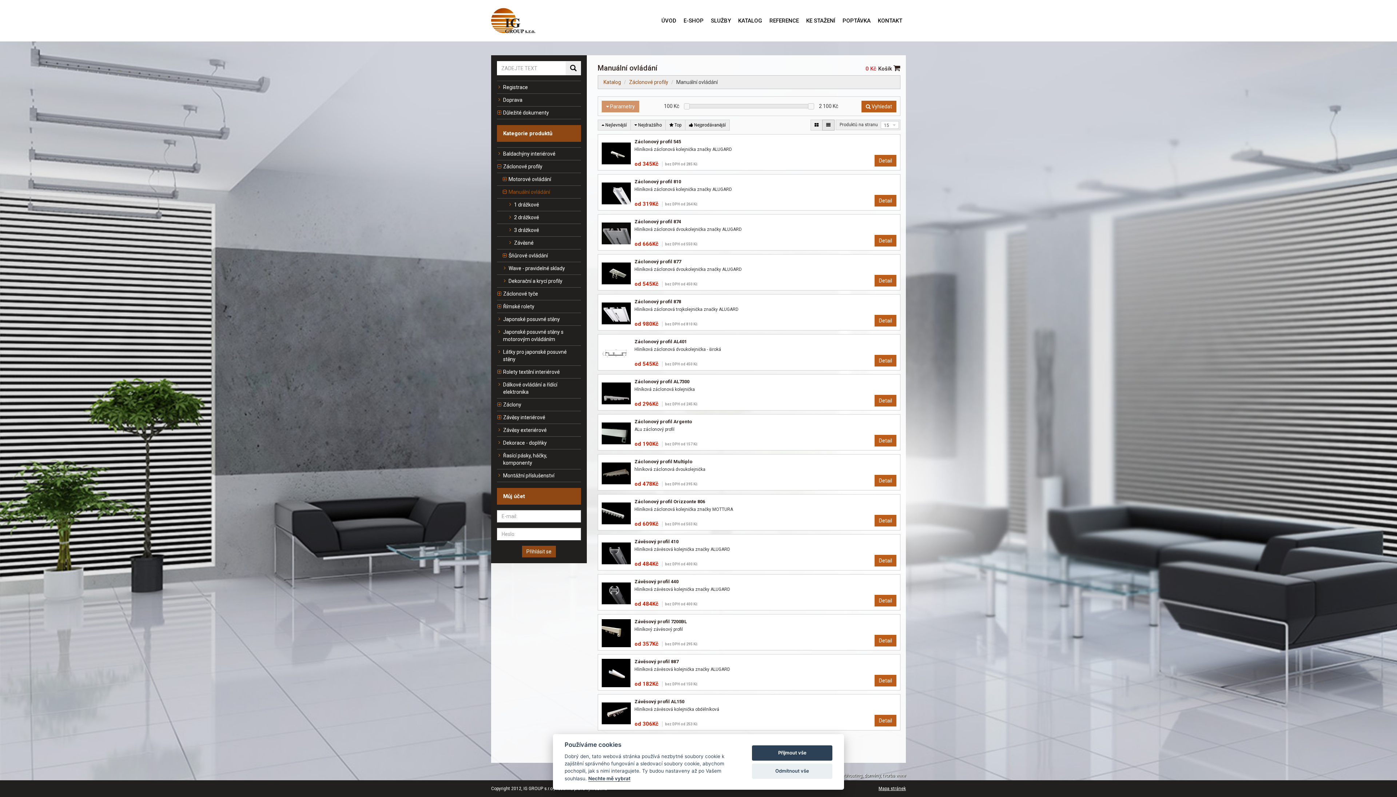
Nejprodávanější (709, 125)
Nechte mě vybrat (609, 778)
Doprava (512, 100)
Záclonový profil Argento (663, 421)
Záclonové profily (522, 166)
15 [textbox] (886, 125)
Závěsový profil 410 (656, 541)
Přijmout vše (792, 753)
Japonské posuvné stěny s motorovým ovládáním (533, 335)
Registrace (515, 87)
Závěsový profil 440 (656, 581)
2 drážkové (526, 217)
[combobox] (890, 125)
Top (677, 125)
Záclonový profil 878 (657, 301)
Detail (885, 161)
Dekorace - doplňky (525, 443)
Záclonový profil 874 (657, 221)
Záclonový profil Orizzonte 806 (669, 501)
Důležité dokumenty (526, 113)
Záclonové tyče (520, 294)
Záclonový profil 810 (657, 181)
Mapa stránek (892, 788)
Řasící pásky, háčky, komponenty (525, 459)
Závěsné (524, 243)
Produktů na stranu (859, 124)
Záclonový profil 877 (657, 261)
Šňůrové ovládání (528, 256)
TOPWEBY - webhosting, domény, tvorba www (860, 775)
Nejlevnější (615, 125)
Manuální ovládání (529, 192)
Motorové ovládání (530, 179)
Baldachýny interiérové (529, 154)
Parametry (622, 106)
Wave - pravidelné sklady (537, 268)
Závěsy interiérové (524, 417)
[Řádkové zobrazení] (828, 125)
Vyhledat (881, 106)
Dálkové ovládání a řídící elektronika (530, 388)
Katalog (612, 82)
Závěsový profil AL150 (659, 701)
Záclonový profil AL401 (660, 341)
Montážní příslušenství (528, 475)
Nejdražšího (649, 125)
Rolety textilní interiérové (531, 372)
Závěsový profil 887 (656, 661)
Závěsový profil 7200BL (660, 621)
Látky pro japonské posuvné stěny (535, 355)
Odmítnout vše (792, 771)
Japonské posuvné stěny (531, 319)
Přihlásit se (539, 551)
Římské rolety (518, 306)
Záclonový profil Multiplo (663, 461)
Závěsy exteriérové (525, 430)
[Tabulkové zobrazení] (817, 125)
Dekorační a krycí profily (535, 281)
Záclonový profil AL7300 (661, 381)
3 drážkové (526, 230)
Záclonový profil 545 (657, 141)
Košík (885, 68)
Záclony (512, 405)
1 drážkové (526, 205)
